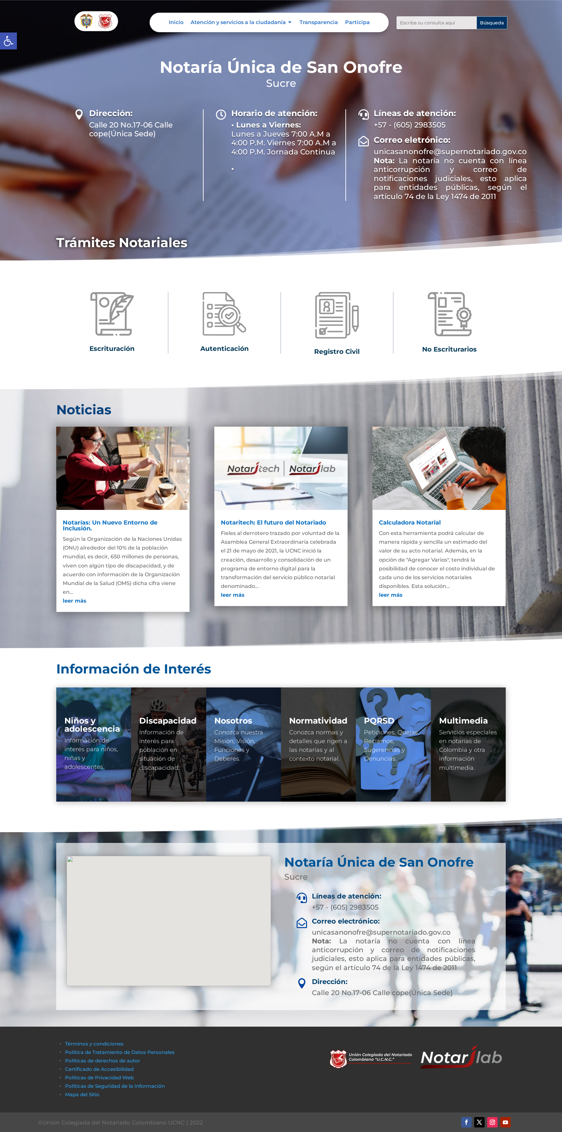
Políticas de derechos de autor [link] (102, 1061)
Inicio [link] (176, 22)
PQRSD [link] (379, 721)
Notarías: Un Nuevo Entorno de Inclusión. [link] (110, 525)
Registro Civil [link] (337, 351)
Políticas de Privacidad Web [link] (99, 1077)
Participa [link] (357, 22)
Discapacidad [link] (167, 721)
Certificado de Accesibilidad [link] (99, 1069)
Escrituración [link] (112, 349)
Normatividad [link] (318, 721)
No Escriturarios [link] (449, 349)
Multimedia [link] (463, 721)
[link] (8, 41)
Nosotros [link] (233, 721)
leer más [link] (75, 601)
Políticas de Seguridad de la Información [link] (115, 1086)
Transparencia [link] (319, 22)
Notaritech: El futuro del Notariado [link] (273, 522)
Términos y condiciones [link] (94, 1044)
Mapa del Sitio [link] (83, 1094)
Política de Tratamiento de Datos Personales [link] (120, 1052)
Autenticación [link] (224, 349)
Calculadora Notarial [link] (410, 522)
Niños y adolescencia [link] (92, 725)
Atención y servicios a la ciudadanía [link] (238, 22)
